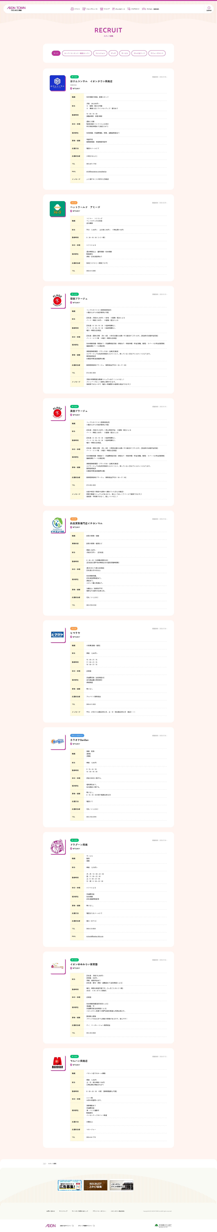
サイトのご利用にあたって (80, 1211)
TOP (44, 1163)
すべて (56, 53)
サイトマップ (63, 1211)
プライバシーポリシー (99, 1211)
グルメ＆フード (139, 53)
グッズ (113, 53)
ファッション (100, 53)
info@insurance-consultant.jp (96, 171)
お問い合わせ (51, 1211)
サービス (124, 53)
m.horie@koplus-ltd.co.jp (94, 936)
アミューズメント (157, 53)
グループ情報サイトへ (85, 1225)
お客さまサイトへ (65, 1225)
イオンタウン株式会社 (117, 1211)
